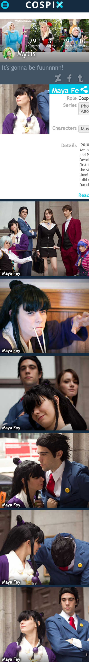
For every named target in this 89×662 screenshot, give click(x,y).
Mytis (26, 53)
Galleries (66, 42)
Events (82, 42)
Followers (33, 42)
